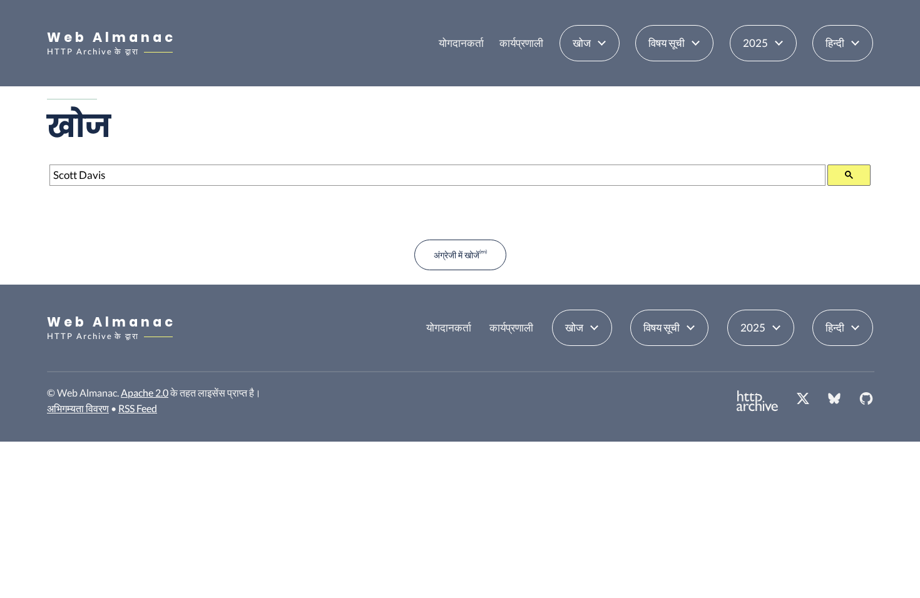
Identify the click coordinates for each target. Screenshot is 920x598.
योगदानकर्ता (461, 42)
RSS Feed (137, 408)
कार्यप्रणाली (521, 42)
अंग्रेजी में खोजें (456, 255)
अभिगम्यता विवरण (78, 408)
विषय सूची (666, 42)
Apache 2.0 (144, 392)
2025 (755, 42)
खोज (582, 42)
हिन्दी (834, 42)
